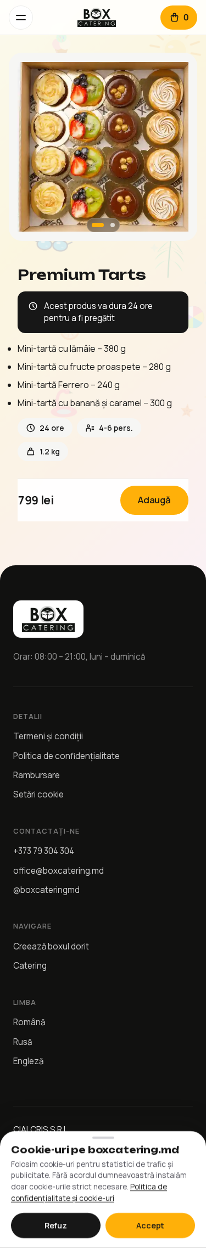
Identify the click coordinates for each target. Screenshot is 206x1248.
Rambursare (36, 775)
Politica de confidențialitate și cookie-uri (89, 1193)
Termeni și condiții (48, 736)
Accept (150, 1226)
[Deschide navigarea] (21, 17)
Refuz (55, 1226)
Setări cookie (38, 794)
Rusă (22, 1042)
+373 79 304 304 (43, 851)
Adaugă (154, 499)
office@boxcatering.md (58, 870)
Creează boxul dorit (51, 946)
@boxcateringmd (46, 890)
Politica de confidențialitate (66, 756)
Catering (30, 965)
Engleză (28, 1061)
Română (29, 1022)
